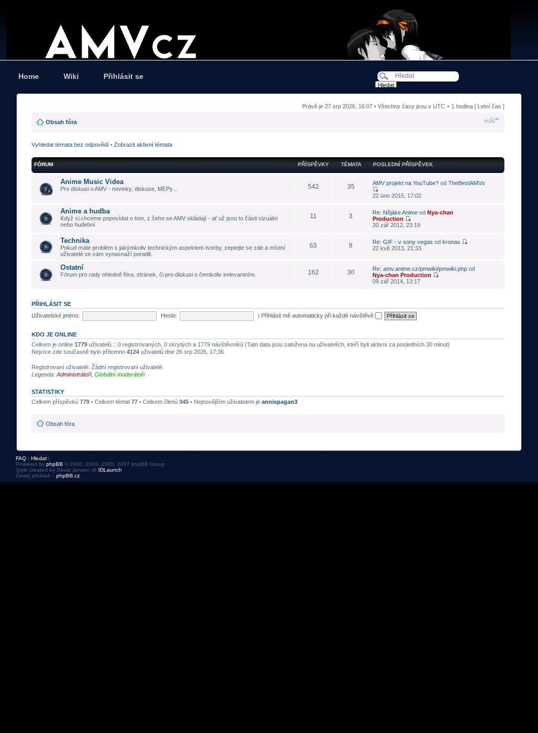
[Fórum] (269, 30)
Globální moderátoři (119, 374)
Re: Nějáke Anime (395, 212)
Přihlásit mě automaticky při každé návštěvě (318, 315)
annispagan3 (279, 402)
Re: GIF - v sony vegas (403, 242)
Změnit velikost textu (491, 120)
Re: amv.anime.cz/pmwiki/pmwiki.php (420, 269)
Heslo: (169, 315)
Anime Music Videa (91, 182)
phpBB (54, 464)
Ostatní (72, 267)
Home (28, 76)
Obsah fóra (61, 122)
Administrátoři (74, 374)
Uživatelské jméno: (56, 315)
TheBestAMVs (466, 183)
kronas (451, 242)
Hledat (39, 458)
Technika (74, 241)
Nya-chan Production (402, 275)
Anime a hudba (85, 211)
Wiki (71, 76)
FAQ (21, 458)
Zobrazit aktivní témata (143, 144)
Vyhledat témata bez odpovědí (70, 144)
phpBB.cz (68, 476)
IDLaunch (110, 470)
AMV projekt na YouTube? (406, 183)
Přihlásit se (123, 76)
